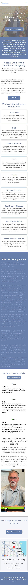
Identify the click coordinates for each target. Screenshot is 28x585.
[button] (26, 3)
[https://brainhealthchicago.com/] (4, 3)
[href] (14, 548)
